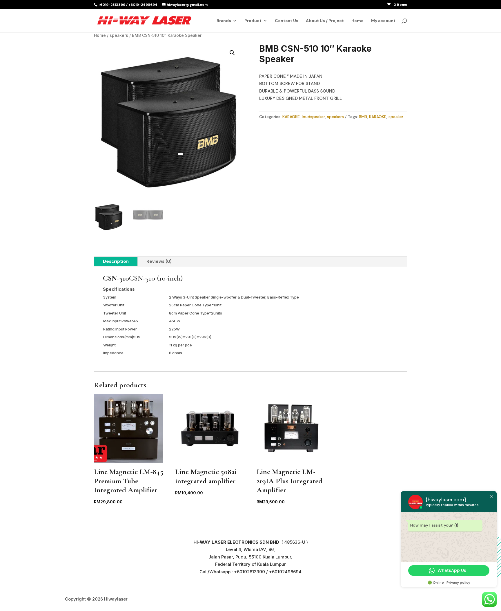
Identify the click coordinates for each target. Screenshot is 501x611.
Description (116, 261)
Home (357, 21)
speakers (119, 35)
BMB (363, 116)
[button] (232, 53)
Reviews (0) (159, 261)
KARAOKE (291, 116)
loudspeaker (313, 116)
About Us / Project (325, 21)
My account (383, 21)
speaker (396, 116)
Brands (224, 21)
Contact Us (286, 21)
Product (253, 21)
